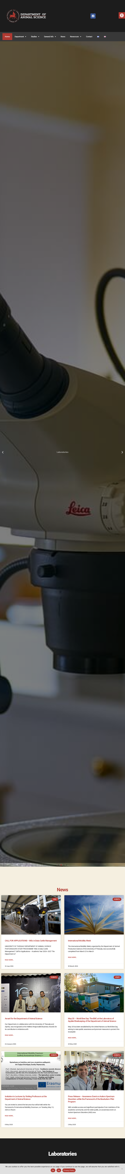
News (63, 37)
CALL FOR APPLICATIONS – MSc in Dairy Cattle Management (31, 940)
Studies (34, 37)
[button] (122, 15)
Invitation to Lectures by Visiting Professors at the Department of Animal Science (26, 1097)
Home (7, 37)
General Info (49, 37)
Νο (59, 1170)
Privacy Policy (69, 1170)
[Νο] (122, 1169)
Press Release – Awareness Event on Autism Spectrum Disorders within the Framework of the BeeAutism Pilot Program (91, 1099)
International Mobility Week (79, 940)
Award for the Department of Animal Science (23, 1018)
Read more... (9, 960)
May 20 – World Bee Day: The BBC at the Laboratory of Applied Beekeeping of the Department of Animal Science (92, 1019)
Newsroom (74, 37)
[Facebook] (93, 16)
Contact (89, 37)
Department (19, 37)
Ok (53, 1170)
